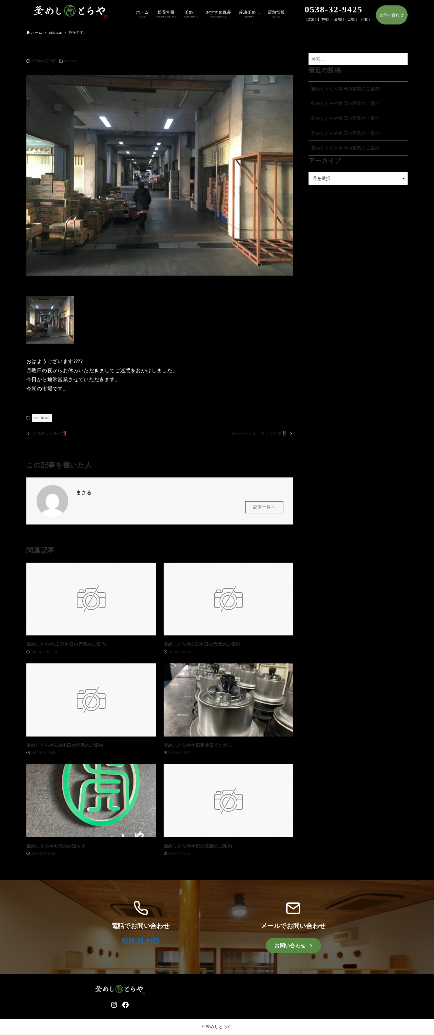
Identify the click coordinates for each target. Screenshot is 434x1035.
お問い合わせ (391, 15)
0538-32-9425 (140, 940)
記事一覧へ (264, 507)
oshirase (70, 61)
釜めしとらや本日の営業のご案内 (345, 88)
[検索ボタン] (401, 59)
